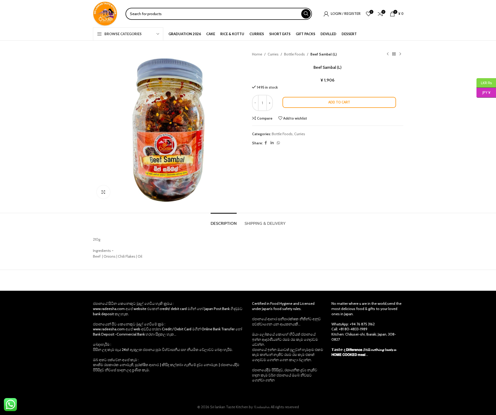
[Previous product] (388, 54)
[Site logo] (105, 13)
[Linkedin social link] (272, 142)
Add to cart (339, 102)
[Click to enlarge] (103, 192)
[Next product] (400, 54)
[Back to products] (394, 54)
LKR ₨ (484, 82)
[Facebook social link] (266, 142)
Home (257, 54)
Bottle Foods (294, 54)
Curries (273, 54)
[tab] (224, 221)
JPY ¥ (483, 92)
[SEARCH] (306, 13)
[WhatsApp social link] (278, 142)
